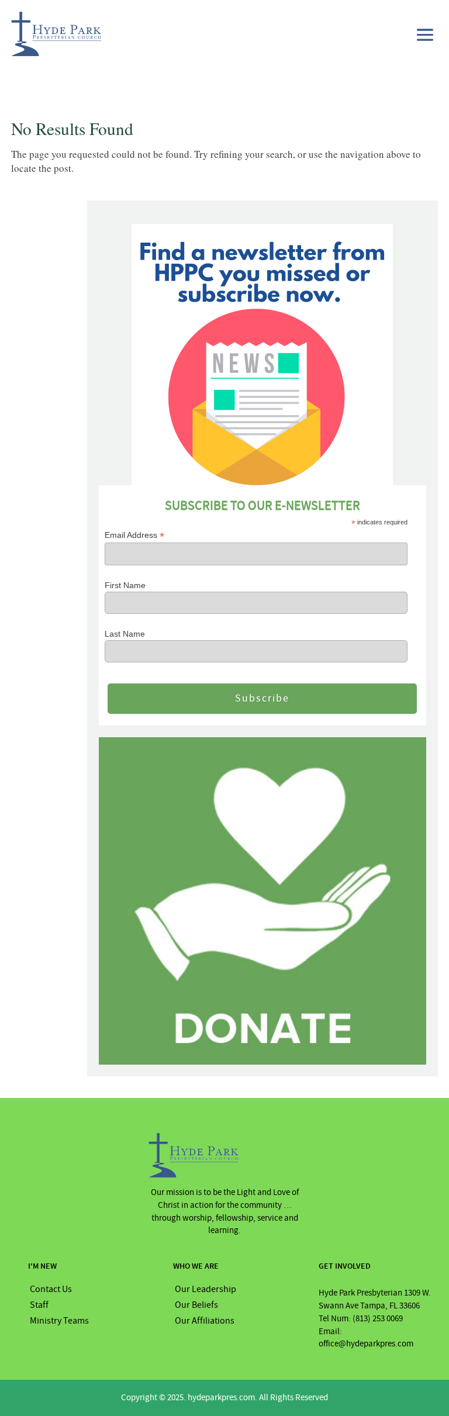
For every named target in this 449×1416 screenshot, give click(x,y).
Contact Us (51, 1289)
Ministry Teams (59, 1321)
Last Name (125, 633)
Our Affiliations (204, 1321)
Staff (39, 1305)
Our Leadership (205, 1289)
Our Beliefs (196, 1305)
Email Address (134, 535)
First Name (125, 585)
